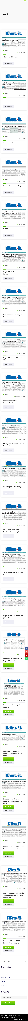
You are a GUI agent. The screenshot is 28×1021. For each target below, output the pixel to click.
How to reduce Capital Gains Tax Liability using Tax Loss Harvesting (13, 895)
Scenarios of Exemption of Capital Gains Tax (12, 660)
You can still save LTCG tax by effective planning (13, 942)
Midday (3, 981)
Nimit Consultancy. (18, 1015)
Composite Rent (9, 143)
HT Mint (3, 973)
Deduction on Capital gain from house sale (13, 316)
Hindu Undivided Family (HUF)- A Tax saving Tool (12, 531)
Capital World (5, 986)
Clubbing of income (10, 57)
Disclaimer (16, 1019)
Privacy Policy (24, 1019)
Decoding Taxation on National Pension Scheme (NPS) (12, 753)
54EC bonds (7, 229)
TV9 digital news (5, 977)
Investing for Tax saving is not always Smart (12, 488)
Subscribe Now (8, 1002)
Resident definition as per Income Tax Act (12, 402)
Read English (8, 665)
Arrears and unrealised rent (13, 100)
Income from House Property (13, 186)
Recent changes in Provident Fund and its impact (13, 848)
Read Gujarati (8, 63)
